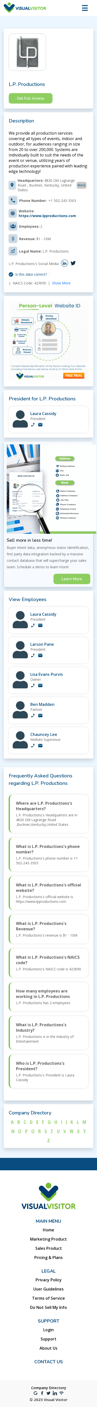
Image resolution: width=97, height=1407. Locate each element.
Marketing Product (48, 1239)
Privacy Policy (49, 1280)
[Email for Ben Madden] (40, 716)
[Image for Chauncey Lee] (20, 747)
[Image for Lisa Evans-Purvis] (20, 687)
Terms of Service (48, 1298)
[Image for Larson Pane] (20, 657)
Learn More (72, 578)
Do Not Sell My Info (48, 1307)
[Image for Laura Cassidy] (20, 426)
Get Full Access (30, 98)
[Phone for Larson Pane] (32, 656)
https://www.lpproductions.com (47, 215)
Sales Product (48, 1248)
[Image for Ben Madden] (20, 717)
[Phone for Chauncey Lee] (32, 746)
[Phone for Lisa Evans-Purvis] (32, 686)
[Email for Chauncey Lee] (40, 746)
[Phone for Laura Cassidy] (32, 425)
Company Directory (48, 1387)
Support (48, 1339)
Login (48, 1329)
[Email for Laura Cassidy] (40, 425)
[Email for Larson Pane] (40, 656)
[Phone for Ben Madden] (32, 716)
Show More (61, 283)
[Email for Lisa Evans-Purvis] (40, 686)
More (82, 185)
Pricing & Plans (48, 1257)
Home (48, 1230)
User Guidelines (48, 1289)
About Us (48, 1348)
